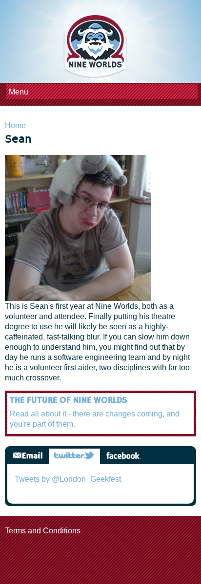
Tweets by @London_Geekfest (68, 479)
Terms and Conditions (42, 531)
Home (15, 125)
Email (27, 456)
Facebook (123, 456)
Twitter (74, 456)
